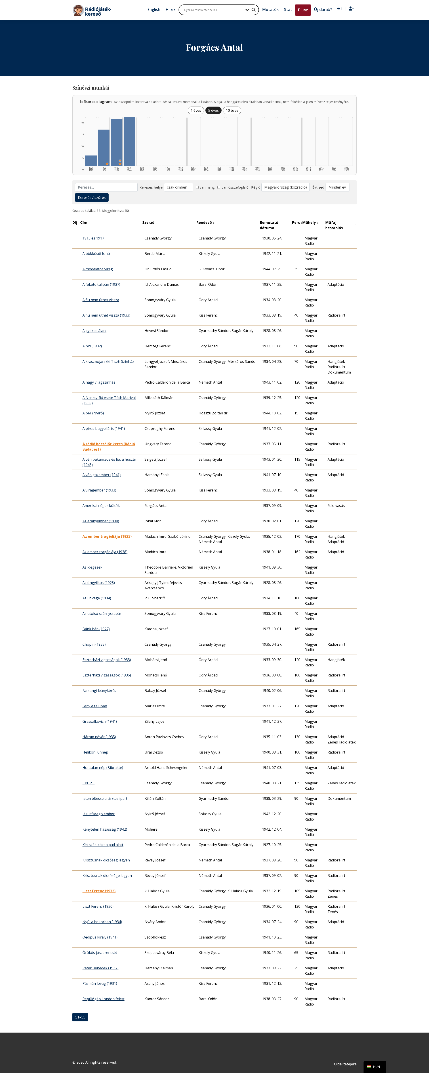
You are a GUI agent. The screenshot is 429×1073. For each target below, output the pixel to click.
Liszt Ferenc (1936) (98, 906)
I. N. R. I (88, 783)
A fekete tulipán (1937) (101, 284)
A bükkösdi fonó (96, 253)
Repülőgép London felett (103, 998)
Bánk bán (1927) (96, 628)
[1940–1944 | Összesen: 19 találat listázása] (129, 141)
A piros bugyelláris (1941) (103, 428)
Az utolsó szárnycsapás (102, 613)
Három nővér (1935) (99, 736)
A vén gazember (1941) (101, 474)
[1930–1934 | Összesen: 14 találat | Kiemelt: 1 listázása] (103, 148)
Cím (85, 222)
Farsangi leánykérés (99, 690)
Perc (297, 222)
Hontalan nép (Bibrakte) (102, 767)
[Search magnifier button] (253, 10)
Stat (288, 9)
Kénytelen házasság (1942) (104, 829)
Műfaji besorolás (341, 225)
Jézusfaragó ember (98, 813)
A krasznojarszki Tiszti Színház (108, 361)
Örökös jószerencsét (99, 952)
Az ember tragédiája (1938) (104, 551)
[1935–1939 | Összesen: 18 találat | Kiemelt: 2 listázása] (116, 142)
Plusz (303, 10)
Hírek (170, 9)
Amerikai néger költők (101, 505)
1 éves (196, 110)
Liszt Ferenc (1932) (99, 890)
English (153, 9)
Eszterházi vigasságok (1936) (106, 675)
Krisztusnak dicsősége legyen (107, 875)
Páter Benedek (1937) (100, 968)
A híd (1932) (92, 346)
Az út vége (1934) (96, 598)
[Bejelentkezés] (339, 8)
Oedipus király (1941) (100, 937)
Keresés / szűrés (92, 197)
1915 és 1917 (93, 238)
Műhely (310, 222)
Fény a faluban (94, 705)
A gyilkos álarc (94, 330)
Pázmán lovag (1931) (99, 983)
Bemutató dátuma (276, 225)
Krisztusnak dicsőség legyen (106, 860)
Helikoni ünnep (95, 752)
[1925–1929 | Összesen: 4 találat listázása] (91, 160)
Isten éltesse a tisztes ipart (104, 798)
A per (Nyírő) (93, 413)
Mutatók (270, 9)
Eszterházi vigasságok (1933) (106, 659)
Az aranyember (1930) (100, 521)
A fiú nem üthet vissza (100, 299)
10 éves (232, 110)
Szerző (149, 222)
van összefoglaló (235, 187)
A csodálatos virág (97, 269)
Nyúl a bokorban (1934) (102, 921)
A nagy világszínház (98, 382)
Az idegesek (92, 567)
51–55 (80, 1017)
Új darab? (323, 9)
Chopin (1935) (94, 644)
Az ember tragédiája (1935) (107, 536)
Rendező (205, 222)
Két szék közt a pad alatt (102, 844)
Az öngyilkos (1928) (98, 582)
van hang (207, 187)
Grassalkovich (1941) (99, 721)
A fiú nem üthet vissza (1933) (106, 315)
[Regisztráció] (351, 8)
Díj (76, 222)
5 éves (213, 110)
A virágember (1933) (99, 490)
